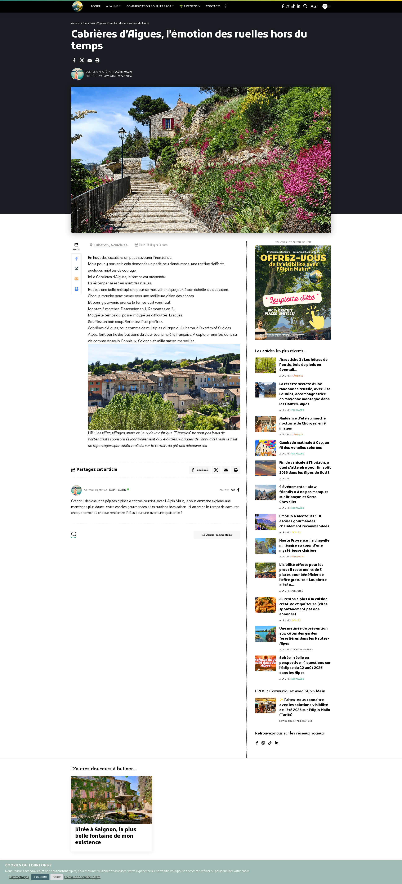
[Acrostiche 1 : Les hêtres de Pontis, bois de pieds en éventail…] (265, 365)
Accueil (75, 23)
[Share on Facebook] (74, 60)
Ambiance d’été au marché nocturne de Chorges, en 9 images (302, 424)
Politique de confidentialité (82, 877)
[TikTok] (293, 6)
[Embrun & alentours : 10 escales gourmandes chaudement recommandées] (265, 522)
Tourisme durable (302, 649)
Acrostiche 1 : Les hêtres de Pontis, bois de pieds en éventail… (303, 365)
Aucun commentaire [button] (219, 535)
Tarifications (303, 721)
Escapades (297, 410)
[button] (226, 6)
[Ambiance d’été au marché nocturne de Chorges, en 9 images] (265, 424)
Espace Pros (286, 721)
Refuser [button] (57, 876)
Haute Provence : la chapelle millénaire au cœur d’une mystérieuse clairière (304, 546)
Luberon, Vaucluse (111, 245)
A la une (284, 375)
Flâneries (297, 375)
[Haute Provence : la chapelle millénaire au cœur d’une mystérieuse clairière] (265, 546)
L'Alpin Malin (123, 72)
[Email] (90, 60)
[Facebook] (283, 6)
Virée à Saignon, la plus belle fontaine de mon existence (105, 836)
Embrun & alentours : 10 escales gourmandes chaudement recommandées (304, 521)
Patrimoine (298, 556)
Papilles (296, 532)
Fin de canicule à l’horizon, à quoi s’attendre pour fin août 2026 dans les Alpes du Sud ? (305, 468)
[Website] (233, 490)
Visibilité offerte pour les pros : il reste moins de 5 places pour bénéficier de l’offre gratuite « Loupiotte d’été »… (303, 575)
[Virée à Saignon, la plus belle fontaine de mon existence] (111, 800)
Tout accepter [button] (40, 876)
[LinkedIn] (298, 6)
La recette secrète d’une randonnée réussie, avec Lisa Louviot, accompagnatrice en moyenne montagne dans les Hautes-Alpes (304, 394)
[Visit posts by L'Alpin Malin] (76, 490)
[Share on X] (82, 60)
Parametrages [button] (19, 877)
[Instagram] (287, 6)
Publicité (297, 590)
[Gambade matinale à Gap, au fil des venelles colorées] (265, 448)
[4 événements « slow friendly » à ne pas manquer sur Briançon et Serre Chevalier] (265, 492)
